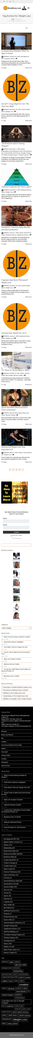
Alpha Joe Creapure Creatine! (12, 659)
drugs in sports (8, 869)
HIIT (29, 991)
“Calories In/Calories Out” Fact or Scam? (16, 187)
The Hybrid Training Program (9, 155)
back (10, 968)
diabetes (4, 988)
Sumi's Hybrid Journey (20, 1012)
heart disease (21, 991)
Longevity (7, 58)
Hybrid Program (7, 995)
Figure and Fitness (9, 875)
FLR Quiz (7, 878)
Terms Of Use (5, 765)
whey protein (13, 1024)
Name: (5, 518)
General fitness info (23, 413)
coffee (4, 981)
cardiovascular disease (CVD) (9, 977)
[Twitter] (4, 1)
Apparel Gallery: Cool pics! (12, 842)
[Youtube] (10, 1)
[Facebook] (7, 1)
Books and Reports (7, 735)
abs (11, 962)
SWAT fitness (12, 1015)
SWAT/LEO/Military (10, 931)
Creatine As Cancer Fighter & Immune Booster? (16, 721)
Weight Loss (9, 111)
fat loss (11, 989)
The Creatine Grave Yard (18, 693)
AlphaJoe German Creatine (11, 664)
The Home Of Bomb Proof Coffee (11, 745)
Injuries (6, 896)
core (10, 981)
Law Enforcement (19, 997)
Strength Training (25, 153)
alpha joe (17, 961)
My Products (16, 153)
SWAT (4, 1015)
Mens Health (9, 375)
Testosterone (6, 1019)
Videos (12, 58)
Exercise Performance (11, 872)
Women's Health (18, 375)
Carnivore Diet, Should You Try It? (13, 333)
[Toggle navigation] (28, 8)
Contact (3, 741)
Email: (5, 525)
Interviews (7, 899)
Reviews (4, 731)
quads (23, 1008)
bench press (16, 968)
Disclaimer (4, 762)
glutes (25, 988)
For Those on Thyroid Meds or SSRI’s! (15, 370)
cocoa (27, 977)
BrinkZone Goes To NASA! (11, 676)
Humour (6, 893)
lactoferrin (18, 994)
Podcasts (7, 913)
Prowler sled (17, 1008)
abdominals (5, 961)
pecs (22, 1006)
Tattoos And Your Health (8, 724)
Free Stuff (4, 752)
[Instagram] (13, 1)
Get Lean (6, 890)
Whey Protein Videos (10, 949)
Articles (23, 149)
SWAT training (24, 1015)
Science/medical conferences (13, 922)
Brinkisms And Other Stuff (12, 854)
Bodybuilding (4, 151)
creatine (23, 984)
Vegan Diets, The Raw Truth (10, 719)
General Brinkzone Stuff (15, 151)
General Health (25, 109)
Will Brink (6, 693)
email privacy (19, 538)
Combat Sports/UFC (10, 860)
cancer (15, 974)
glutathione (19, 988)
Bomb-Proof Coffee (10, 851)
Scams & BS (8, 919)
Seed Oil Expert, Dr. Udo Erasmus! (15, 827)
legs (3, 1006)
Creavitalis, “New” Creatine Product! (21, 699)
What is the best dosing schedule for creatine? (17, 637)
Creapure (21, 980)
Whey (4, 1023)
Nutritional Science (26, 190)
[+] (16, 41)
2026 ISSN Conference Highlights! (13, 642)
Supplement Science (22, 235)
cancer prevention (23, 974)
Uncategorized (8, 940)
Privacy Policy (5, 755)
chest (21, 977)
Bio (2, 738)
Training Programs (23, 155)
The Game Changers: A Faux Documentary (14, 726)
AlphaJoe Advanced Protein (12, 822)
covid (15, 981)
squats (28, 1008)
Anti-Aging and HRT (10, 839)
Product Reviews (9, 916)
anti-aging (4, 968)
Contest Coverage (9, 863)
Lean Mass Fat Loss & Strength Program (13, 1002)
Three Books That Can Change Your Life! (15, 647)
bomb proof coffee (6, 974)
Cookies (4, 759)
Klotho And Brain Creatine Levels (22, 687)
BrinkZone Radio (9, 857)
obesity (16, 1006)
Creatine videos (9, 866)
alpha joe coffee (20, 965)
